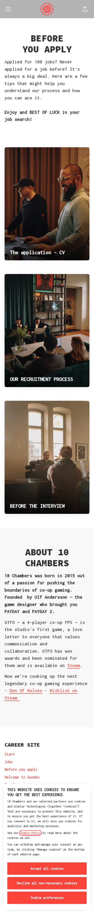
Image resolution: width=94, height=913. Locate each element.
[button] (84, 9)
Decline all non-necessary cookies (47, 883)
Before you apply (21, 769)
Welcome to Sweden (22, 777)
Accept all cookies (47, 868)
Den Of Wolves (26, 690)
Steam (73, 665)
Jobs (9, 762)
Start (10, 754)
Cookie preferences (47, 898)
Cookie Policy (30, 833)
